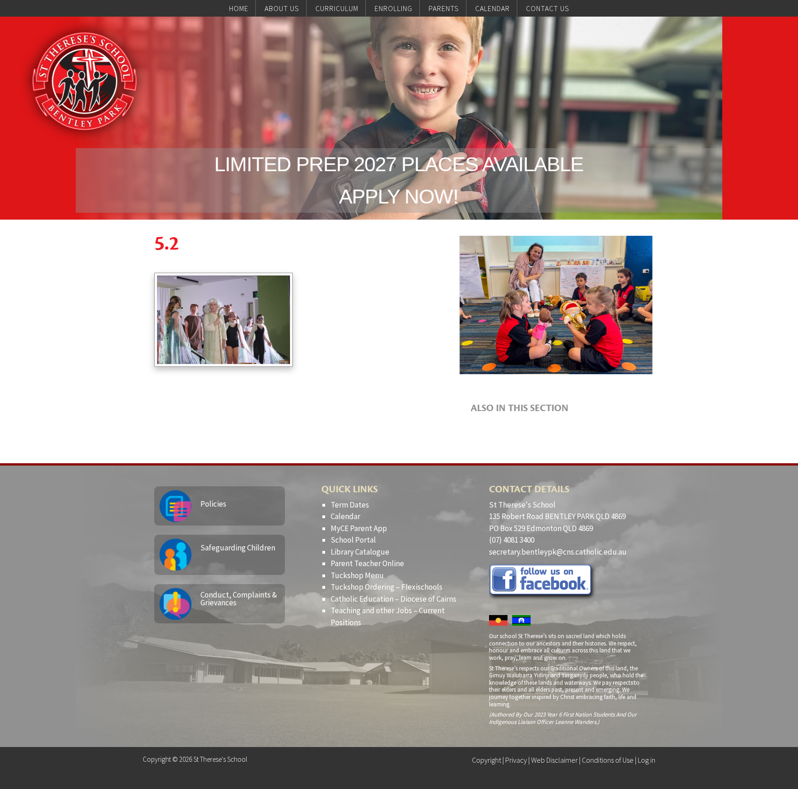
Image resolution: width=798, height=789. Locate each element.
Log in (646, 760)
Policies (213, 504)
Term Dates (350, 505)
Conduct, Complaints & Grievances (238, 599)
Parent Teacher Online (367, 563)
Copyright (486, 760)
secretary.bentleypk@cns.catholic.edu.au (558, 552)
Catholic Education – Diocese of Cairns (393, 599)
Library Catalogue (360, 552)
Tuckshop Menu (357, 575)
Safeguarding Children (237, 548)
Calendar (345, 516)
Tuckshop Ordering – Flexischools (386, 587)
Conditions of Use (608, 760)
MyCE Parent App (359, 528)
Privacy (516, 760)
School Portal (353, 540)
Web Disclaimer (554, 760)
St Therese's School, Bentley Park (84, 81)
